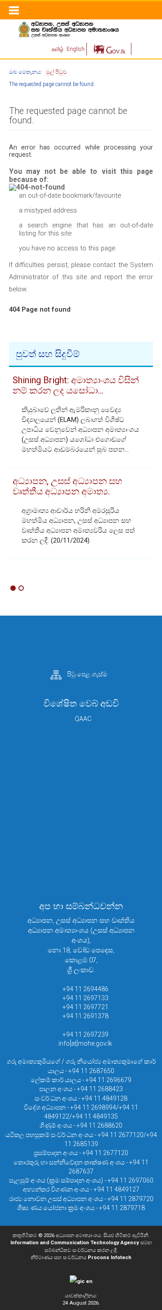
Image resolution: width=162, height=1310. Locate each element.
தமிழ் (58, 49)
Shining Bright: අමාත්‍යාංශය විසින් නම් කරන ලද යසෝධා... (76, 385)
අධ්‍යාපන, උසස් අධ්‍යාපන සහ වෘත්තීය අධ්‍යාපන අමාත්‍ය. (67, 486)
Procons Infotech (109, 1257)
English (76, 49)
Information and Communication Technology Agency (74, 1242)
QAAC (83, 718)
